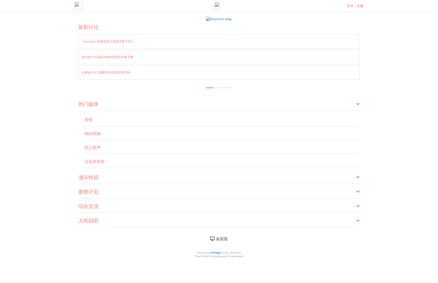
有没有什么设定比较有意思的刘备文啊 (107, 57)
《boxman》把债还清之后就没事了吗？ (108, 41)
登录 (350, 6)
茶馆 (88, 120)
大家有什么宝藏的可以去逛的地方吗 (106, 72)
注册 (359, 6)
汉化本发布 (94, 161)
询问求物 (92, 133)
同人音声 (92, 147)
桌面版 (221, 239)
